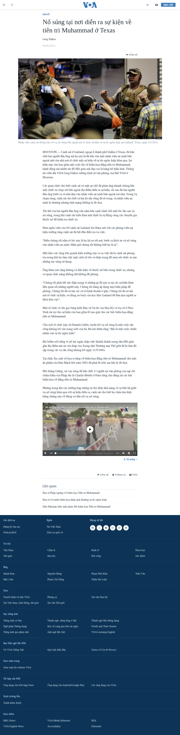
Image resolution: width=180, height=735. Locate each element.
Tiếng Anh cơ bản (12, 620)
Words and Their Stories (103, 626)
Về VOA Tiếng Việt (13, 649)
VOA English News (13, 726)
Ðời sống (96, 556)
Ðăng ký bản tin (11, 526)
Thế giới (7, 556)
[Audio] (147, 4)
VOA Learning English (103, 632)
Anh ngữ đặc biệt (56, 632)
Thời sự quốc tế (55, 532)
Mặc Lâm (8, 579)
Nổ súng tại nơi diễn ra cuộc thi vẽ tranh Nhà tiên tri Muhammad (77, 407)
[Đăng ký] (126, 527)
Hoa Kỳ (46, 14)
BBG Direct (9, 720)
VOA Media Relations (58, 720)
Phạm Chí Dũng (55, 579)
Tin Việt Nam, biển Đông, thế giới (21, 603)
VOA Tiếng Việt (58, 411)
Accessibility (54, 726)
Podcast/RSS (9, 532)
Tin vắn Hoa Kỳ (99, 597)
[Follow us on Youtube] (106, 527)
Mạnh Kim (8, 573)
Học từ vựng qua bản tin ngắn (62, 626)
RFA (93, 720)
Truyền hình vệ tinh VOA (16, 597)
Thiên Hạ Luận (99, 579)
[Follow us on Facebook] (92, 527)
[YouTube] (156, 4)
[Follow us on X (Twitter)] (99, 527)
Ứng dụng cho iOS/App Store (18, 685)
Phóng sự (52, 597)
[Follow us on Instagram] (112, 527)
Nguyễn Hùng (54, 573)
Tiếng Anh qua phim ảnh (16, 632)
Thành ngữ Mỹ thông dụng (105, 620)
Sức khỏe (140, 556)
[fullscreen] (134, 453)
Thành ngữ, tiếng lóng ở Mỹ (61, 620)
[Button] (131, 55)
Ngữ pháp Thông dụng (15, 626)
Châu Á (51, 550)
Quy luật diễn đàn (56, 649)
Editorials (96, 726)
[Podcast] (119, 527)
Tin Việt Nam (54, 526)
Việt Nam (8, 550)
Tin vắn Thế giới (56, 603)
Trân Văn (140, 573)
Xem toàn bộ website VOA (17, 667)
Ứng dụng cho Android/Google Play (65, 685)
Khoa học (140, 550)
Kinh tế (95, 550)
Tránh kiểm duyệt (12, 703)
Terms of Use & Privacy (103, 649)
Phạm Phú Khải (99, 573)
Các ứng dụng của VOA (103, 685)
